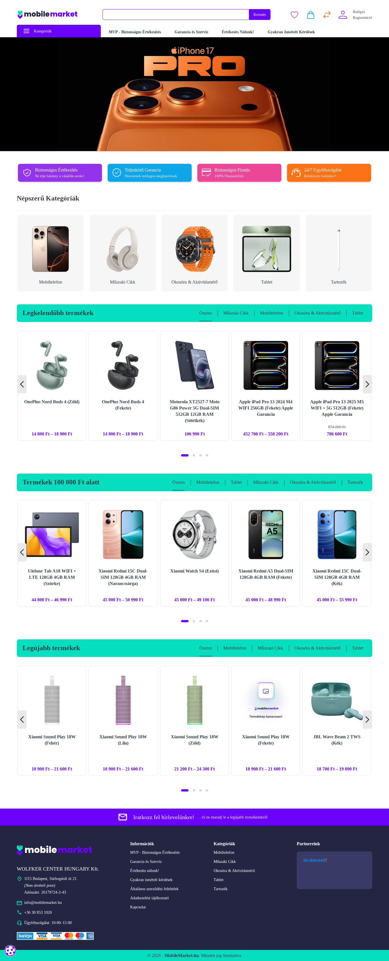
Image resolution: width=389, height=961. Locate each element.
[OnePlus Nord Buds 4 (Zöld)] (52, 386)
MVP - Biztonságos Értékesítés (155, 852)
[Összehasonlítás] (326, 14)
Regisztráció (362, 17)
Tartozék (221, 889)
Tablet (219, 880)
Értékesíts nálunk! (144, 871)
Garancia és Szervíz (146, 861)
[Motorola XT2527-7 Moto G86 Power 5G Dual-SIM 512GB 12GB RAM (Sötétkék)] (194, 386)
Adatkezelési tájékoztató (149, 898)
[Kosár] (310, 14)
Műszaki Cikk (225, 861)
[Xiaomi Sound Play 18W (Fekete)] (266, 721)
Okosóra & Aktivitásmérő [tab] (317, 313)
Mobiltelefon (224, 852)
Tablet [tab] (357, 313)
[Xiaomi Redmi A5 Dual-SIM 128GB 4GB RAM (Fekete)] (266, 553)
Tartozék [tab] (355, 482)
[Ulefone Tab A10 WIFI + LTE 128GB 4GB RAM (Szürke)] (52, 553)
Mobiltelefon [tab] (271, 313)
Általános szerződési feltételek (154, 889)
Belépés (359, 12)
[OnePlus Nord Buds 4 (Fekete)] (123, 386)
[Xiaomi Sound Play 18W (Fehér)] (52, 721)
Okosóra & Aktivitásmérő (234, 871)
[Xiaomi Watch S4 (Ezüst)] (194, 553)
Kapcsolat (138, 907)
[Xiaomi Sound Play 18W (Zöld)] (194, 721)
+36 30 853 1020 (38, 912)
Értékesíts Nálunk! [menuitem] (238, 32)
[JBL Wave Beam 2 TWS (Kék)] (337, 721)
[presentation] (21, 384)
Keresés (259, 15)
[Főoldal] (56, 14)
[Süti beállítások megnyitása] (10, 950)
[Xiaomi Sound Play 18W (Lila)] (123, 721)
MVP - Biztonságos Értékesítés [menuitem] (135, 32)
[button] (185, 455)
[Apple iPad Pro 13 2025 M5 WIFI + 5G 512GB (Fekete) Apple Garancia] (337, 386)
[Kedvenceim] (294, 14)
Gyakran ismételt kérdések (151, 880)
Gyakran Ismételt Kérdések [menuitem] (291, 32)
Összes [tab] (205, 313)
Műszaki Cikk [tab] (236, 313)
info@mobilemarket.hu (43, 902)
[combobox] (176, 14)
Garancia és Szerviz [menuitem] (191, 32)
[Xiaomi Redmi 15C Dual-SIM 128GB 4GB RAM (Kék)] (337, 553)
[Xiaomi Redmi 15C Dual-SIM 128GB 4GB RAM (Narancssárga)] (123, 553)
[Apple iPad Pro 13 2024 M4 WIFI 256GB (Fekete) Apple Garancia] (266, 386)
